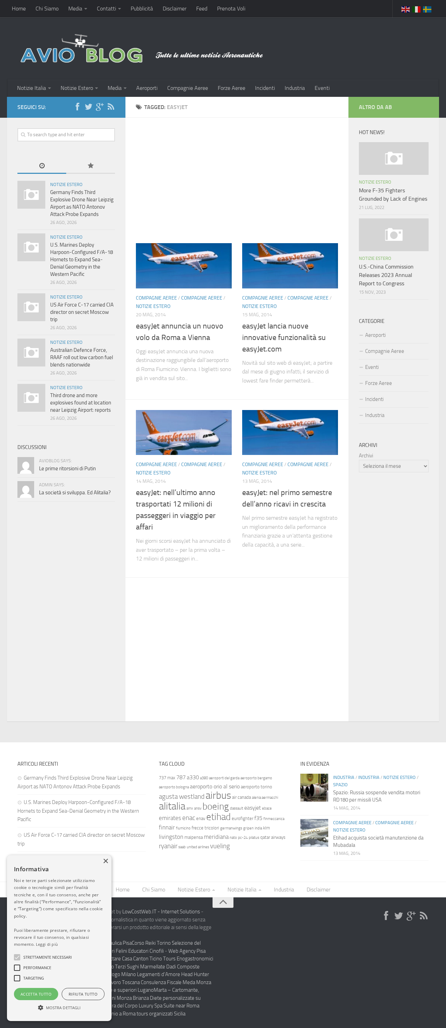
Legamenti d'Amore (158, 974)
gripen (248, 828)
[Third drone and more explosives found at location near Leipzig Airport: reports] (31, 398)
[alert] (59, 938)
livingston (171, 836)
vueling (220, 846)
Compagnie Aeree (187, 88)
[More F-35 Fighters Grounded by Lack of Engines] (394, 158)
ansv (197, 808)
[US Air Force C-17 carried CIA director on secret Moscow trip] (31, 307)
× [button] (105, 861)
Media (75, 8)
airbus (218, 795)
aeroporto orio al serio (215, 786)
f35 (258, 818)
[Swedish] (427, 9)
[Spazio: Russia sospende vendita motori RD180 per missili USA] (314, 788)
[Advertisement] (236, 166)
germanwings (231, 828)
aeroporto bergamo (256, 778)
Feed (201, 8)
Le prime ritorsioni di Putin (67, 468)
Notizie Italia (31, 88)
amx (189, 808)
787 (181, 777)
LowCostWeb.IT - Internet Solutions (161, 912)
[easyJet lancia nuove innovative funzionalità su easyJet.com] (290, 265)
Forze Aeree (231, 88)
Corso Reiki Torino (151, 943)
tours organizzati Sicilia (161, 1014)
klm (266, 827)
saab (182, 847)
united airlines (198, 847)
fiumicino (183, 828)
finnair (167, 827)
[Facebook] (77, 107)
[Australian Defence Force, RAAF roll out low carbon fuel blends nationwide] (31, 352)
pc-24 (243, 837)
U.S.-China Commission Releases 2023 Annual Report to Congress (386, 275)
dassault (236, 808)
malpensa (193, 837)
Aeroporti (146, 88)
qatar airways (272, 837)
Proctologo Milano (116, 974)
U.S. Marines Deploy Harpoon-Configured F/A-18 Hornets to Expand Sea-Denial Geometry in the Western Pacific (81, 259)
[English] (405, 9)
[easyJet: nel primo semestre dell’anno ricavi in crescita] (290, 432)
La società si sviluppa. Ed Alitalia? (75, 492)
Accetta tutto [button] (36, 994)
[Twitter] (88, 107)
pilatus (254, 837)
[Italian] (416, 9)
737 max (167, 777)
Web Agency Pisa (187, 951)
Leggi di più (47, 944)
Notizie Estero (77, 88)
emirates (170, 817)
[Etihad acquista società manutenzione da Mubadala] (314, 833)
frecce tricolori (205, 827)
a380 (204, 778)
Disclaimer (174, 8)
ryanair (168, 846)
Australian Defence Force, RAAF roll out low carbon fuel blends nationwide (81, 357)
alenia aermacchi (265, 797)
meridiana (216, 836)
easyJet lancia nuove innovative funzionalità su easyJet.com (284, 338)
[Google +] (99, 107)
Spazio (340, 784)
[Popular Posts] (90, 166)
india (258, 828)
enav (200, 818)
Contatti (106, 8)
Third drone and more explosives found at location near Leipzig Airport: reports (80, 402)
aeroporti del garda (224, 778)
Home (19, 8)
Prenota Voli (231, 8)
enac (188, 818)
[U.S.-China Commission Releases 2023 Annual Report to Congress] (394, 234)
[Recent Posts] (41, 166)
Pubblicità (142, 8)
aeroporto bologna (174, 787)
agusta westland (182, 797)
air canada (241, 797)
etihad (218, 816)
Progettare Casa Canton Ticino (129, 959)
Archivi (366, 456)
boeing (215, 806)
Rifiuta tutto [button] (83, 994)
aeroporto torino (256, 786)
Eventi (322, 88)
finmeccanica (273, 819)
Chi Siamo (47, 8)
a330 (193, 777)
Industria (295, 88)
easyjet (252, 807)
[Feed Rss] (111, 107)
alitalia (172, 806)
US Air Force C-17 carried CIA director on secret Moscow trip (82, 312)
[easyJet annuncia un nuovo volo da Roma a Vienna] (184, 265)
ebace (267, 808)
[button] (17, 957)
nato (233, 837)
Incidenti (265, 88)
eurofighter (242, 818)
